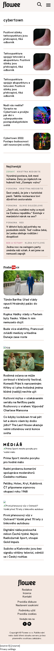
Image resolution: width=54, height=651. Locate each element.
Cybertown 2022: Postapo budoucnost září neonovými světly (16, 141)
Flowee (13, 5)
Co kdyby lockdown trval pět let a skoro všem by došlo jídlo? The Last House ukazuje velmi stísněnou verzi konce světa (23, 425)
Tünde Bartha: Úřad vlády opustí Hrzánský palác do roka (20, 303)
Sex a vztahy (14, 243)
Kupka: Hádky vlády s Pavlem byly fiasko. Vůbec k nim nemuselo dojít (22, 318)
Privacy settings (8, 649)
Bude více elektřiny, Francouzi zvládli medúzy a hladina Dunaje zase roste (23, 333)
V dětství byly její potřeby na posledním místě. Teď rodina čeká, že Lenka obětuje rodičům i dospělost (26, 231)
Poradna (11, 188)
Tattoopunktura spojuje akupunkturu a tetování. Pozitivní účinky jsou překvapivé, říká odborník (16, 88)
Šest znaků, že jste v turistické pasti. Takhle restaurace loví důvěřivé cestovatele (24, 196)
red (21, 222)
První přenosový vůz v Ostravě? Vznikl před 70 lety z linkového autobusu (23, 519)
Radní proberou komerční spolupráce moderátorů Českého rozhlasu (19, 473)
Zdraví (10, 171)
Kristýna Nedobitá (29, 171)
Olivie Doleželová (31, 205)
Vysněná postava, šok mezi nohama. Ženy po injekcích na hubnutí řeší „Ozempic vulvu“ (23, 179)
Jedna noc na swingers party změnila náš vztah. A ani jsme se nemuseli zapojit (25, 250)
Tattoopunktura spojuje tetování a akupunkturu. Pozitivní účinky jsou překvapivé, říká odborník (16, 62)
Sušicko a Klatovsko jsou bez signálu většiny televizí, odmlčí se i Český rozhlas (23, 552)
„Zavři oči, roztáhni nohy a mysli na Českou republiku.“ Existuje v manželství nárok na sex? (25, 213)
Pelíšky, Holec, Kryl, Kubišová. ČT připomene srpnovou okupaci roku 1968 (22, 487)
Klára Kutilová (35, 243)
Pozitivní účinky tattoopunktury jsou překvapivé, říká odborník (15, 37)
